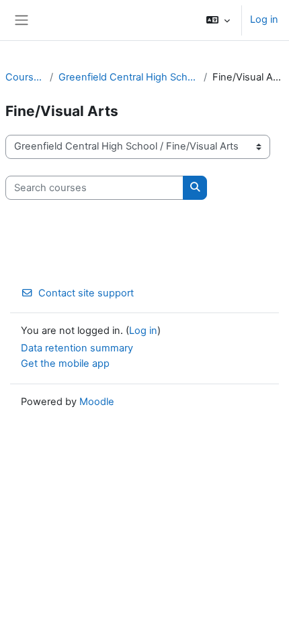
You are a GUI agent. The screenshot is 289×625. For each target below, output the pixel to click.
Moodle (96, 402)
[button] (218, 20)
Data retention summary (77, 348)
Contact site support (86, 293)
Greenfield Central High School (128, 77)
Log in (264, 19)
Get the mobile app (65, 363)
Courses (24, 77)
